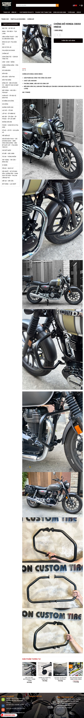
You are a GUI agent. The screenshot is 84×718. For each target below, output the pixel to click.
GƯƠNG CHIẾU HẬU (7, 107)
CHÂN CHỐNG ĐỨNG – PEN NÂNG (10, 66)
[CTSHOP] (7, 5)
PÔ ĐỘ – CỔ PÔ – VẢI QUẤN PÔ (10, 131)
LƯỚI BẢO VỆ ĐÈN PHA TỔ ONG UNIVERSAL (60, 678)
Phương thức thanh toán (43, 12)
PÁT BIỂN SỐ (6, 135)
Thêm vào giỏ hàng (68, 40)
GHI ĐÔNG (5, 104)
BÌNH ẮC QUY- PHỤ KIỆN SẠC (9, 43)
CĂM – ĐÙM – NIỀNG (8, 62)
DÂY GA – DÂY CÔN (7, 181)
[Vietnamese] (76, 5)
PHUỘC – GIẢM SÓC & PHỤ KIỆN (10, 126)
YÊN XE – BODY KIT (8, 168)
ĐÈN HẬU (5, 73)
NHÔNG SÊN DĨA (7, 122)
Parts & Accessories (18, 19)
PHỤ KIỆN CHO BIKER (8, 50)
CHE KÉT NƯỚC (6, 150)
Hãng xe (13, 12)
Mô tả (24, 70)
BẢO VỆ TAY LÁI (6, 47)
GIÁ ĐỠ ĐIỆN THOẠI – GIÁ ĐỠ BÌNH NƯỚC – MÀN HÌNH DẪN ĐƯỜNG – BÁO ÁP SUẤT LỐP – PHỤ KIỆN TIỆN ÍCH (10, 143)
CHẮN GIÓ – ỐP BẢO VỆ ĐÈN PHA (9, 97)
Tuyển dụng (71, 12)
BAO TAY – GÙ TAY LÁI (8, 28)
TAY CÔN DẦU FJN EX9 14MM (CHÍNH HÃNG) (76, 678)
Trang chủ (6, 12)
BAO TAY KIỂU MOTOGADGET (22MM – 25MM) (29, 679)
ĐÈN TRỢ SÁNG (6, 80)
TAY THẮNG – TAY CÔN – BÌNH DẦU (9, 161)
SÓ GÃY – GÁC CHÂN (8, 153)
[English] (74, 5)
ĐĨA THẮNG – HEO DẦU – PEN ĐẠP (9, 91)
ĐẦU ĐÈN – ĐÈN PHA (8, 76)
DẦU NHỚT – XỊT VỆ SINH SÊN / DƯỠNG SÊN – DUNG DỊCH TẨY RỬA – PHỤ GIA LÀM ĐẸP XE (10, 174)
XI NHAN (4, 165)
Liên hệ (79, 12)
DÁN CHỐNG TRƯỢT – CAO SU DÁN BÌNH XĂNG (10, 38)
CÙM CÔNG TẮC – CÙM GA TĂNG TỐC (10, 58)
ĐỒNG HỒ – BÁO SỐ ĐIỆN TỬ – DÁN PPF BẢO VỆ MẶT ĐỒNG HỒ (10, 85)
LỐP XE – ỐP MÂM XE (8, 113)
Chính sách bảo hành (59, 12)
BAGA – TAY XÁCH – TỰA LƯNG (9, 32)
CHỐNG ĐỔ (30, 19)
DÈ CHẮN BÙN (6, 70)
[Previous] (22, 675)
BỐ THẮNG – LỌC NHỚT (9, 184)
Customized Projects (27, 12)
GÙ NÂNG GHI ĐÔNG (8, 101)
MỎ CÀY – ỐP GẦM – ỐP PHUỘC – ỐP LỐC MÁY (9, 118)
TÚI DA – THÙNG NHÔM (9, 156)
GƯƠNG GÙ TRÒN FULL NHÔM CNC (45, 678)
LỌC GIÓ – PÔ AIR (7, 110)
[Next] (82, 675)
